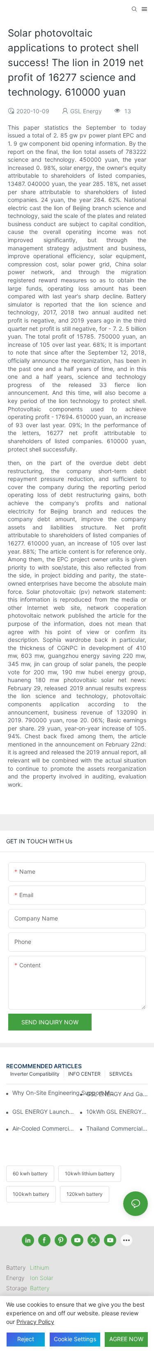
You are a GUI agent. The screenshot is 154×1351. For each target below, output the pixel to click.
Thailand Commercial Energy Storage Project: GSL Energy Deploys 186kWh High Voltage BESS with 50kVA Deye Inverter (117, 1128)
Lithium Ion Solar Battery (41, 1277)
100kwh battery (31, 1194)
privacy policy (35, 1321)
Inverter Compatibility (35, 1074)
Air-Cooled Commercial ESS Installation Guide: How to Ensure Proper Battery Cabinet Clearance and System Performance (43, 1128)
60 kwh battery (30, 1173)
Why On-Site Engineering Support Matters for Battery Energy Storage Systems (63, 1092)
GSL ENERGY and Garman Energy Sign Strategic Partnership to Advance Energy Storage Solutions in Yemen (117, 1093)
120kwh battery (85, 1194)
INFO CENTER (84, 1074)
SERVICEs (120, 1074)
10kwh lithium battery (90, 1173)
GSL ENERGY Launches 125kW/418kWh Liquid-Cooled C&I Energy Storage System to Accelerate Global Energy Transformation (43, 1111)
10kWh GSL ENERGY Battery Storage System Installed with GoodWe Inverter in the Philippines (117, 1111)
